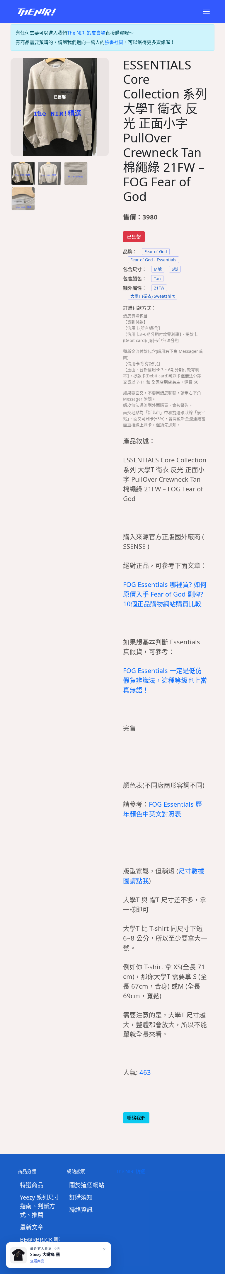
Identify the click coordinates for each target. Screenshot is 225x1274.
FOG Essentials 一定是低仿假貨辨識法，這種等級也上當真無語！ (165, 680)
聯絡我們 (136, 1118)
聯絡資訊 (81, 1210)
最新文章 (31, 1227)
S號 (175, 269)
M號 (158, 269)
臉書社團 (114, 42)
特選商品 (31, 1185)
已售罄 (134, 237)
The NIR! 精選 (130, 1171)
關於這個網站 (86, 1185)
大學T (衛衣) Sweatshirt (152, 296)
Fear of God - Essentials (153, 260)
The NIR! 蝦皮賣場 (86, 33)
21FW (159, 288)
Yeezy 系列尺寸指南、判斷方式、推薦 (40, 1206)
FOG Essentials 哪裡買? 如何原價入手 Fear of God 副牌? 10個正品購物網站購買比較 (165, 594)
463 (145, 1072)
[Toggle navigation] (206, 11)
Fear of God (155, 251)
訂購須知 (81, 1197)
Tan (157, 278)
